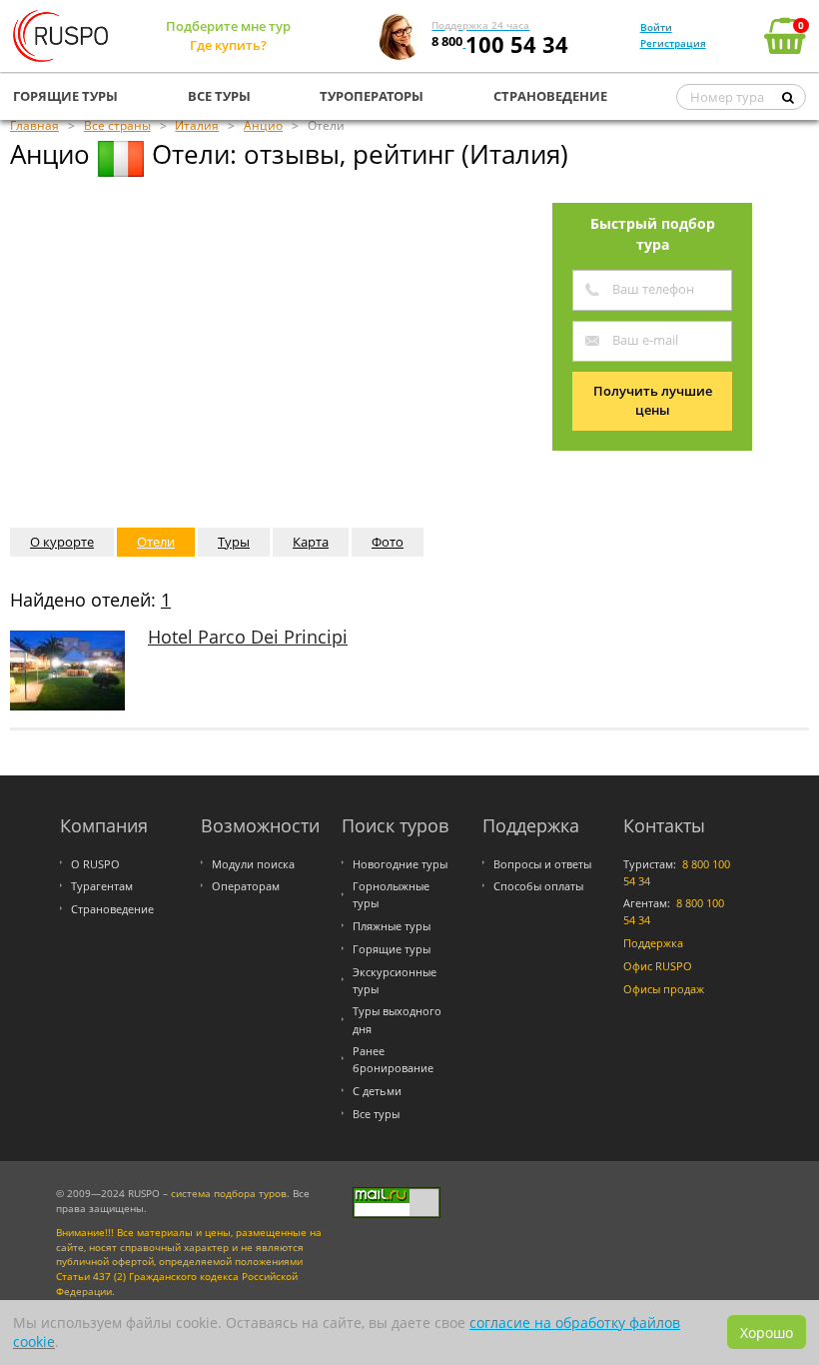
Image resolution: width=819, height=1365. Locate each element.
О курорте (62, 542)
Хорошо (766, 1332)
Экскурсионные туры (394, 980)
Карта (311, 542)
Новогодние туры (400, 863)
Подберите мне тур (228, 26)
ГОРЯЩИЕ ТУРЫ (65, 96)
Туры (234, 542)
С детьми (377, 1090)
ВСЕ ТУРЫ (219, 96)
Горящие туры (391, 948)
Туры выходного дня (397, 1019)
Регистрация (673, 43)
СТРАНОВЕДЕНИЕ (550, 96)
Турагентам (102, 885)
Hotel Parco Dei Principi (248, 637)
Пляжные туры (391, 925)
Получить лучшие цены (652, 401)
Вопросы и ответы (542, 863)
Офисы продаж (663, 988)
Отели (156, 542)
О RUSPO (95, 863)
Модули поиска (253, 863)
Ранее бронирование (393, 1059)
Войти (656, 27)
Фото (388, 542)
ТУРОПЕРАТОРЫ (371, 96)
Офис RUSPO (657, 965)
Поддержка (653, 942)
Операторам (246, 885)
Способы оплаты (538, 885)
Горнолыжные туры (391, 894)
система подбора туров (229, 1193)
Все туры (376, 1113)
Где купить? (228, 45)
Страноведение (112, 908)
